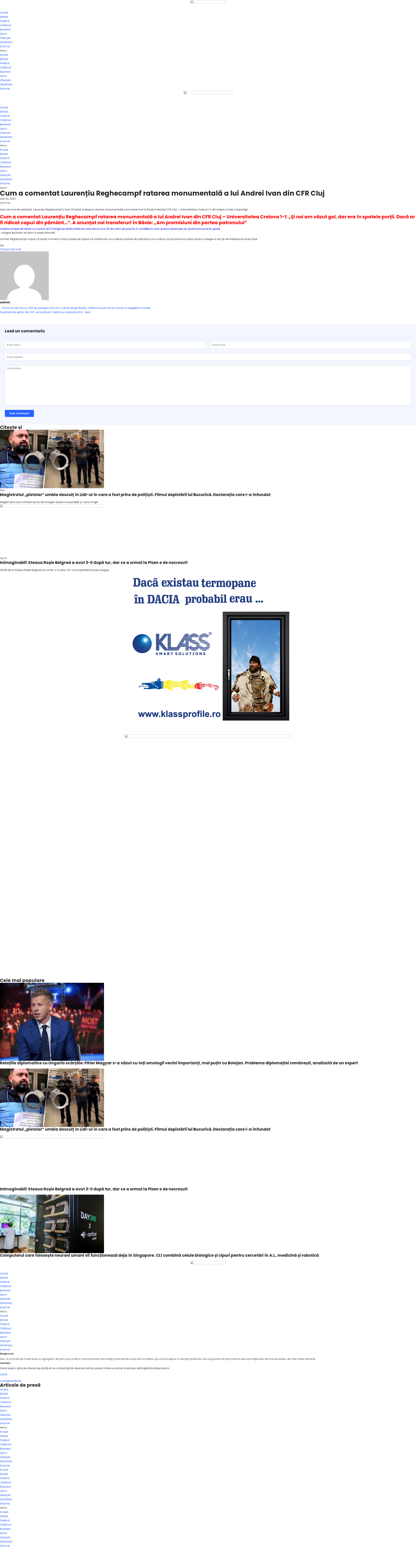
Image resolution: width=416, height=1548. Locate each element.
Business (5, 29)
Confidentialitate (10, 1381)
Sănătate (6, 42)
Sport (3, 34)
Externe (5, 46)
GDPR (3, 1374)
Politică (4, 21)
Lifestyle (5, 38)
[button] (208, 51)
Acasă (4, 12)
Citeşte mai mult (10, 249)
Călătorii (5, 25)
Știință (4, 17)
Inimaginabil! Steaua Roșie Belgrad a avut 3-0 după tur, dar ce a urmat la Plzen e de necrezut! (94, 562)
